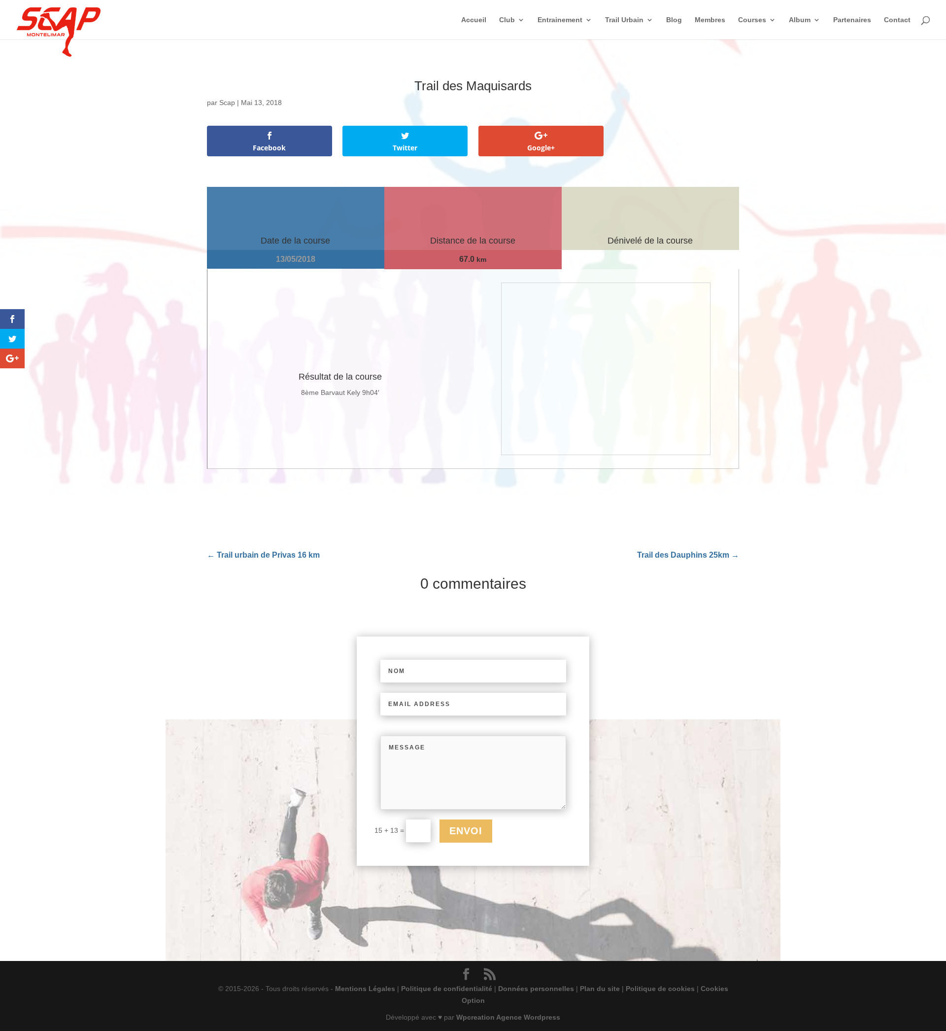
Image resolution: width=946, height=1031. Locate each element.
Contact (897, 20)
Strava (311, 844)
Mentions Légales (365, 989)
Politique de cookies (660, 989)
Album (800, 20)
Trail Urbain (624, 20)
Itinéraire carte (679, 796)
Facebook (274, 844)
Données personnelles (536, 989)
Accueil (473, 20)
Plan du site (600, 989)
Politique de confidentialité (446, 989)
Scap (227, 103)
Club (507, 20)
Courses (752, 20)
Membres (710, 20)
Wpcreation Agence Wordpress (508, 1017)
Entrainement (560, 20)
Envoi (465, 830)
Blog (674, 20)
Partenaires (852, 20)
